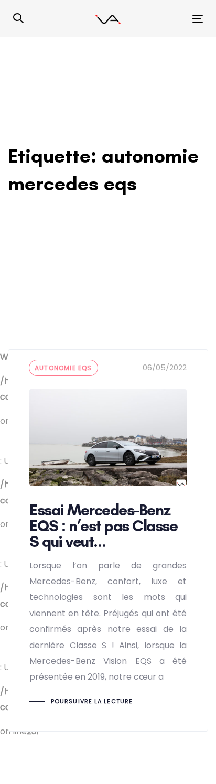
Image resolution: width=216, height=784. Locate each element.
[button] (18, 19)
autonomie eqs (63, 367)
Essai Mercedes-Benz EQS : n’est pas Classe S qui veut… (108, 540)
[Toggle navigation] (171, 19)
